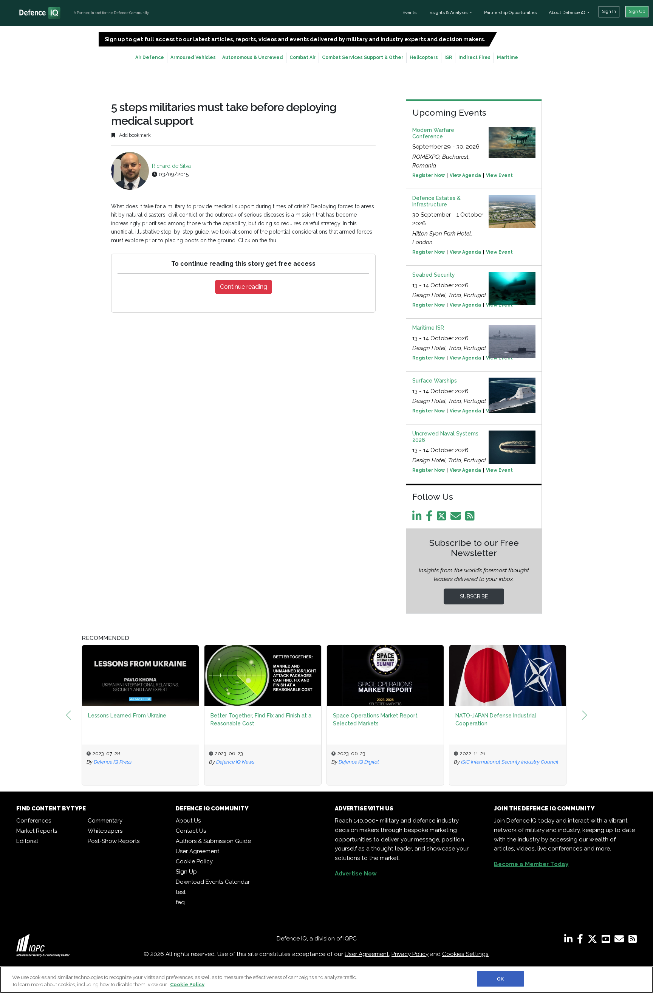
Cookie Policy (194, 861)
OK (500, 979)
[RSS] (632, 940)
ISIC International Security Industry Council (510, 762)
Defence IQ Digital (359, 762)
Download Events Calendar (213, 881)
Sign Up (637, 11)
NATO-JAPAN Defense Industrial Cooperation (495, 720)
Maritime (507, 57)
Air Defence (149, 57)
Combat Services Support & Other (362, 57)
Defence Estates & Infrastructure (436, 201)
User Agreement (197, 851)
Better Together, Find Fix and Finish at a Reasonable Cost (260, 720)
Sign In (609, 11)
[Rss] (471, 518)
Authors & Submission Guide (213, 841)
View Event (499, 175)
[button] (68, 715)
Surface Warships (434, 381)
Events (409, 12)
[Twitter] (443, 518)
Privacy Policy (410, 954)
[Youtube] (607, 940)
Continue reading (243, 286)
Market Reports (36, 830)
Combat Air (302, 57)
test (181, 892)
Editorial (27, 841)
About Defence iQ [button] (567, 12)
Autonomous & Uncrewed (252, 57)
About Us (188, 820)
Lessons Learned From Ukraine (127, 716)
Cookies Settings (465, 954)
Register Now (428, 175)
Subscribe (474, 596)
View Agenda (465, 175)
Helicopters (424, 57)
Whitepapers (105, 830)
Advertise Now (356, 873)
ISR (448, 57)
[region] (326, 979)
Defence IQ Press (113, 762)
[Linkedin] (418, 518)
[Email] (457, 518)
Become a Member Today (531, 864)
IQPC (350, 938)
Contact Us (191, 830)
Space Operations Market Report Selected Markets (375, 720)
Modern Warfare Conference (433, 133)
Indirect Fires (474, 57)
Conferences (33, 820)
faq (180, 902)
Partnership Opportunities (510, 12)
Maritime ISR (428, 328)
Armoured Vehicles (193, 57)
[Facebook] (430, 518)
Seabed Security (433, 275)
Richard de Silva (171, 166)
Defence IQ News (235, 762)
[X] (594, 940)
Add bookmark (134, 135)
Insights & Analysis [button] (449, 12)
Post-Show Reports (113, 841)
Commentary (105, 820)
